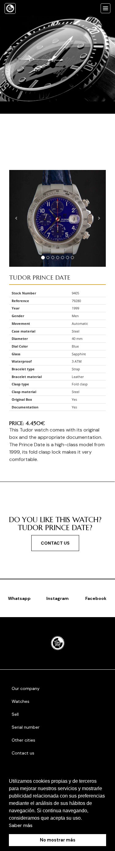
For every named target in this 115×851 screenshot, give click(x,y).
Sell (15, 714)
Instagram (57, 598)
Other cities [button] (24, 740)
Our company (26, 688)
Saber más (21, 825)
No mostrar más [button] (57, 840)
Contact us (55, 543)
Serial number (26, 727)
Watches (20, 701)
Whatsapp (19, 598)
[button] (84, 818)
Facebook (95, 598)
